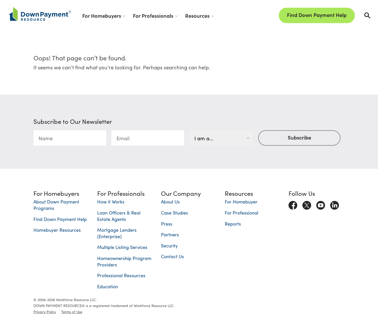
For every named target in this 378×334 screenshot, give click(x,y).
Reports (233, 223)
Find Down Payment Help (317, 14)
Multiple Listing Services (122, 247)
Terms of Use (71, 311)
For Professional (241, 212)
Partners (170, 234)
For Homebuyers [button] (101, 15)
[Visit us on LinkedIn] (334, 204)
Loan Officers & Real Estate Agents (118, 215)
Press (166, 223)
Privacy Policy (44, 311)
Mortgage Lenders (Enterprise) (117, 233)
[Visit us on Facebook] (293, 204)
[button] (367, 15)
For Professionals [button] (153, 15)
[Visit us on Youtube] (320, 204)
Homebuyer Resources (57, 230)
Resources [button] (197, 15)
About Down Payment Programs (56, 204)
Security (169, 245)
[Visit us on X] (306, 204)
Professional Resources (121, 275)
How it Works (110, 201)
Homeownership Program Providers (124, 261)
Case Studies (174, 212)
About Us (170, 201)
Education (107, 286)
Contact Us (172, 256)
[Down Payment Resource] (40, 14)
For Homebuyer (241, 201)
